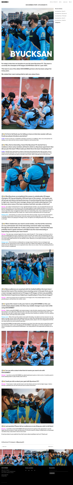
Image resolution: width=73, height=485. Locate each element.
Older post (4, 446)
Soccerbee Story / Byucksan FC (61, 13)
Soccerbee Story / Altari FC (60, 18)
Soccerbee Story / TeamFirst (60, 20)
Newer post (50, 446)
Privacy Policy (4, 475)
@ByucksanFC (20, 442)
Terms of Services (4, 474)
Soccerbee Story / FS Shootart (60, 15)
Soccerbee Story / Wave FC (60, 11)
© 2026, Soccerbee (4, 482)
